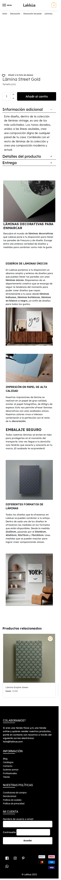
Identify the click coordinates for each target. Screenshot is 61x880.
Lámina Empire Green (17, 687)
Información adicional (22, 109)
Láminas (48, 14)
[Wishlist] (50, 638)
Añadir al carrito (37, 96)
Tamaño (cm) (9, 84)
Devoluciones (9, 796)
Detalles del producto (21, 156)
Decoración (15, 14)
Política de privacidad (13, 803)
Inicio (4, 14)
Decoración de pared (32, 14)
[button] (53, 5)
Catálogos (8, 762)
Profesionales (10, 773)
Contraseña (9, 832)
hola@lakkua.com (13, 741)
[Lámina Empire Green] (29, 658)
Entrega (9, 162)
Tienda (6, 777)
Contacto (7, 766)
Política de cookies (12, 800)
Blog (5, 758)
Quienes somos (10, 769)
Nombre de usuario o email (18, 819)
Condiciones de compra (15, 792)
